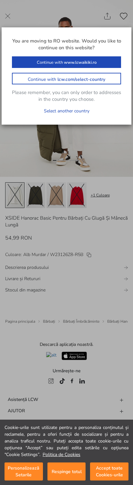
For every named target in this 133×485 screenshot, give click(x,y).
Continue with (67, 62)
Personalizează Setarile (23, 471)
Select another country (66, 111)
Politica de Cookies (61, 455)
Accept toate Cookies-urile (109, 471)
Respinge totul (67, 472)
